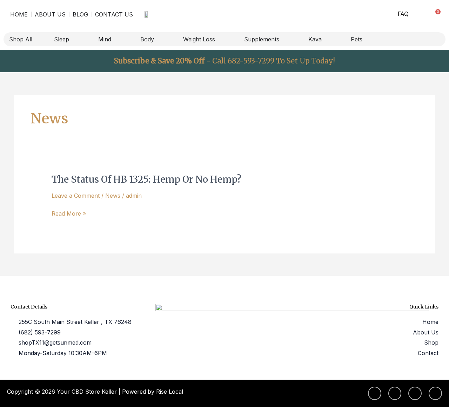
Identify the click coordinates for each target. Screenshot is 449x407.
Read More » (69, 214)
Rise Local (169, 391)
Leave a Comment (76, 195)
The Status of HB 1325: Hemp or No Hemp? (146, 179)
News (112, 195)
